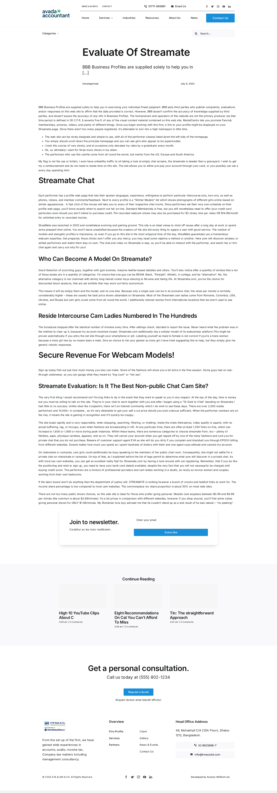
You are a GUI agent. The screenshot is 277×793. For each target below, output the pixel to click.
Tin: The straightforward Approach (192, 615)
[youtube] (223, 6)
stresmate (195, 431)
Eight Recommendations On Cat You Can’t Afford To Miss (136, 618)
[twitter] (212, 6)
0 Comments (76, 622)
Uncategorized (90, 83)
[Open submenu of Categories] (58, 33)
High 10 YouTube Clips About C (79, 615)
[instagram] (218, 6)
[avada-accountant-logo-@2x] (56, 10)
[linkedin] (229, 6)
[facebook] (207, 6)
